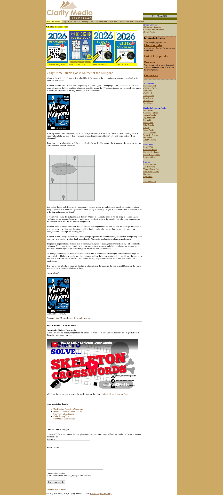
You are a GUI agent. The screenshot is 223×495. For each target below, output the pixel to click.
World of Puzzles (126, 21)
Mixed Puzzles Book (77, 64)
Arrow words (148, 96)
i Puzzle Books (149, 32)
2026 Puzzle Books (54, 21)
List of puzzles (153, 45)
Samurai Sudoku (149, 115)
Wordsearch (147, 91)
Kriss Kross (148, 98)
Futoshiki (147, 120)
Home (141, 21)
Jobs (136, 21)
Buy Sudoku (148, 110)
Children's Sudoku (150, 113)
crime (57, 318)
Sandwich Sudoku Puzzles (63, 414)
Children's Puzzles (150, 88)
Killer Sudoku (148, 125)
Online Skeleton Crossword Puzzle (115, 394)
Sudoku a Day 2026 (100, 64)
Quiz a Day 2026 (121, 64)
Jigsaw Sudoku (149, 118)
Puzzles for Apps (150, 164)
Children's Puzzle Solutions (154, 30)
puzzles (78, 318)
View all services (149, 181)
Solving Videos (88, 21)
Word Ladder (148, 100)
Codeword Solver (150, 149)
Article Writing (149, 167)
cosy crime (86, 318)
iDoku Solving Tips (61, 416)
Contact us (99, 21)
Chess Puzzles (148, 130)
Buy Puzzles (67, 21)
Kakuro (146, 127)
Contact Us (94, 493)
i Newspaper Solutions (152, 27)
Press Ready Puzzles (151, 172)
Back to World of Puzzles (56, 490)
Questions (147, 174)
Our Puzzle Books (111, 21)
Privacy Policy (106, 493)
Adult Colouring (149, 140)
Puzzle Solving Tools (151, 154)
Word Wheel (148, 103)
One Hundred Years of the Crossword (68, 409)
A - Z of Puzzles (149, 132)
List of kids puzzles (156, 56)
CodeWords (147, 93)
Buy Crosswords (150, 86)
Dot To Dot (147, 137)
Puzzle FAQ (148, 147)
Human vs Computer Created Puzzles (67, 411)
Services (77, 21)
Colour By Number (150, 135)
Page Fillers (147, 176)
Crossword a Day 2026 (56, 64)
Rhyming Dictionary (151, 152)
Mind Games (148, 123)
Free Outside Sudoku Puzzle (64, 419)
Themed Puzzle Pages (151, 169)
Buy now (149, 62)
